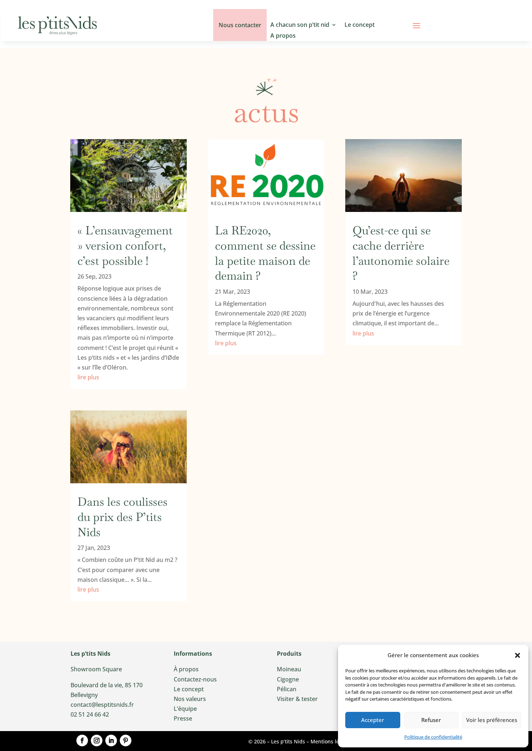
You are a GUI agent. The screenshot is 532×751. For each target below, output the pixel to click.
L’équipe (185, 709)
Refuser (431, 719)
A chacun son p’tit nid (299, 25)
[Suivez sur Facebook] (82, 740)
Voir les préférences (491, 719)
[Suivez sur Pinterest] (125, 740)
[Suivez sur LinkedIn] (111, 740)
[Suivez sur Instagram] (96, 740)
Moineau (289, 669)
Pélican (286, 689)
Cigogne (288, 679)
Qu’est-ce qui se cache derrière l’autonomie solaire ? (400, 253)
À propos (186, 669)
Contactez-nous (195, 679)
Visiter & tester (297, 699)
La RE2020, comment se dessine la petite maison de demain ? (265, 253)
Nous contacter (240, 25)
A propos (283, 36)
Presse (183, 718)
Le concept (360, 25)
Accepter (372, 719)
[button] (517, 655)
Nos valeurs (190, 699)
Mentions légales (331, 741)
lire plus (88, 377)
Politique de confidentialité (433, 737)
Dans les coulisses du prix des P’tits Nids (122, 516)
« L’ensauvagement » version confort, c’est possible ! (126, 245)
